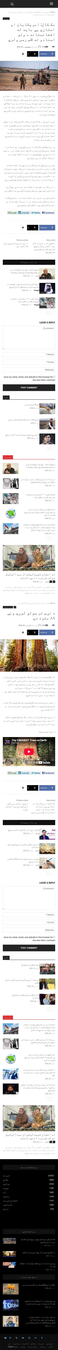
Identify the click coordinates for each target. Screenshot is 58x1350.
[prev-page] (52, 313)
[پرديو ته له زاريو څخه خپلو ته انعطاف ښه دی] (9, 1265)
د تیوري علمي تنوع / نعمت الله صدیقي (22, 435)
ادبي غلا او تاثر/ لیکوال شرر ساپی (23, 419)
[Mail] (22, 1338)
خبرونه (46, 12)
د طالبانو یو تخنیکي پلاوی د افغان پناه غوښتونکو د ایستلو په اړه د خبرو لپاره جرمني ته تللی (39, 527)
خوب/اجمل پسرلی (32, 404)
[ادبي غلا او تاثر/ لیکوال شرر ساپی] (47, 423)
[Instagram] (29, 1338)
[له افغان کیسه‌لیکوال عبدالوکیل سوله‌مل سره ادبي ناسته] (29, 558)
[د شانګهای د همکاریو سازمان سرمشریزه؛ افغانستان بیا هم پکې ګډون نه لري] (11, 513)
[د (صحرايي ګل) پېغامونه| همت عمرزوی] (11, 1289)
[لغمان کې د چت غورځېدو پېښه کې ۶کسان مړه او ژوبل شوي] (9, 1241)
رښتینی (28, 47)
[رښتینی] (40, 46)
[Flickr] (35, 1338)
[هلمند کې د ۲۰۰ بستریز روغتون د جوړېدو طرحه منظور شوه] (47, 302)
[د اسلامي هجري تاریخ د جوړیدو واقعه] (9, 1254)
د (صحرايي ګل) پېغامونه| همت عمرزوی (38, 1285)
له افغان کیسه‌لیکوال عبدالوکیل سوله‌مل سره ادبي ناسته (30, 576)
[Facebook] (41, 1338)
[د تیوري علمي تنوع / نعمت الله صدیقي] (47, 439)
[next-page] (48, 313)
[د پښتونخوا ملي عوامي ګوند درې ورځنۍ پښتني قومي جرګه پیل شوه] (47, 273)
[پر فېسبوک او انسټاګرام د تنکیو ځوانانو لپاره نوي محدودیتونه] (11, 1305)
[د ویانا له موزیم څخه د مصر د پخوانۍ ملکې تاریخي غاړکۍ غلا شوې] (11, 483)
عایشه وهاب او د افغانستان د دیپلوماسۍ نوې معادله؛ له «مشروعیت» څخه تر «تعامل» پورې (40, 1320)
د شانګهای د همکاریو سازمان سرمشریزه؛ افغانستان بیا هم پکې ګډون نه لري (39, 512)
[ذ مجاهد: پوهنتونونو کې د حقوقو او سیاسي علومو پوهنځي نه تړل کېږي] (47, 288)
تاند (37, 276)
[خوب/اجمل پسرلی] (47, 408)
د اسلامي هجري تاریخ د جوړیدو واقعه (38, 1252)
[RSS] (16, 1338)
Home (52, 12)
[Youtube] (5, 1338)
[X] (10, 1338)
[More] (23, 54)
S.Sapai (36, 290)
